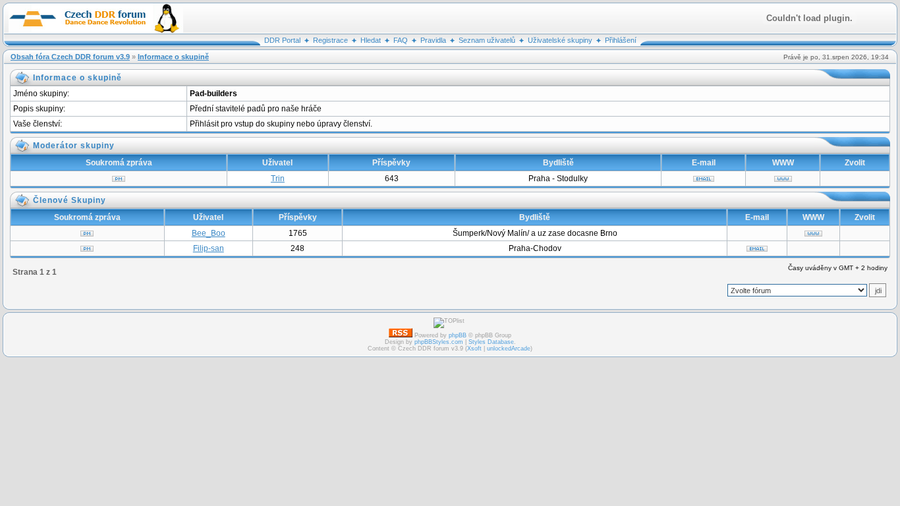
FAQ (400, 40)
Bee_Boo (208, 233)
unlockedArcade (508, 348)
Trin (278, 178)
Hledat (370, 40)
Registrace (330, 40)
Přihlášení (620, 40)
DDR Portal (282, 40)
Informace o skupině (173, 57)
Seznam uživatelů (487, 40)
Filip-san (208, 248)
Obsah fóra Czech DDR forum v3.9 (70, 57)
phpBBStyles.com (438, 342)
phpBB (457, 335)
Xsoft (474, 348)
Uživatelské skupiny (560, 40)
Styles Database (491, 342)
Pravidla (433, 40)
